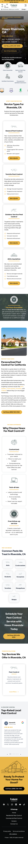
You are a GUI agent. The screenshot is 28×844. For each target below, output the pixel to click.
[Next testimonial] (20, 754)
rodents (3, 390)
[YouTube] (20, 805)
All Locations (13, 834)
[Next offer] (25, 1)
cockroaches (11, 388)
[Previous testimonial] (7, 754)
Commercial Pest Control (14, 818)
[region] (14, 1)
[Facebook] (4, 805)
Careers (14, 821)
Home (14, 812)
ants (21, 386)
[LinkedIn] (16, 805)
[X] (8, 805)
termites (19, 388)
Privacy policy (7, 831)
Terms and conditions (19, 831)
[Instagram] (12, 805)
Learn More (13, 692)
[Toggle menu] (25, 5)
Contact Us (14, 824)
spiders (3, 388)
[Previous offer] (2, 1)
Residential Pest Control (14, 815)
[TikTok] (24, 805)
